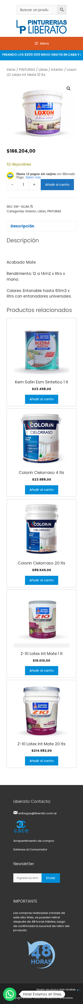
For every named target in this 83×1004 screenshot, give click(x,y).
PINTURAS (27, 69)
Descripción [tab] (22, 226)
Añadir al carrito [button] (41, 399)
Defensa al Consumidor (30, 849)
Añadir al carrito (57, 184)
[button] (69, 89)
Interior (57, 69)
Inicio (11, 69)
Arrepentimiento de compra (33, 841)
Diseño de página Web (51, 989)
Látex (43, 69)
